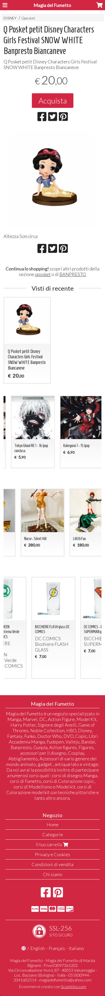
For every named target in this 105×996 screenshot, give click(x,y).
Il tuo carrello (49, 844)
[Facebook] (46, 895)
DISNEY (10, 18)
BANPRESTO (72, 274)
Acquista (52, 100)
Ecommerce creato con (52, 986)
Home (53, 824)
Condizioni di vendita (52, 864)
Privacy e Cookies (52, 854)
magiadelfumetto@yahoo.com (65, 979)
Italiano (76, 948)
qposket (43, 274)
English (37, 948)
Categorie (52, 834)
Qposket (28, 18)
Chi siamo (52, 874)
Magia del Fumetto (52, 5)
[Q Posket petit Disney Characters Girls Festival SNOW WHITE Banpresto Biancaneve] (52, 179)
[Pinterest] (58, 895)
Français (57, 948)
